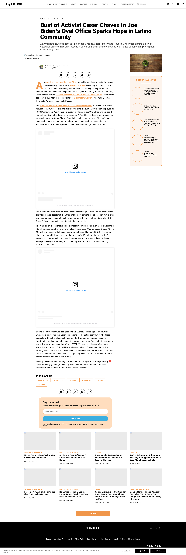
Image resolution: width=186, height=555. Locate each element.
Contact (69, 539)
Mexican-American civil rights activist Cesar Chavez (79, 94)
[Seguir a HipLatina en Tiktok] (183, 4)
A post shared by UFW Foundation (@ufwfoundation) (75, 205)
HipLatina (43, 19)
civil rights (58, 380)
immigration (86, 380)
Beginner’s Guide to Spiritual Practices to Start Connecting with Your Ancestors (151, 140)
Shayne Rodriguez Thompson (57, 66)
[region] (93, 551)
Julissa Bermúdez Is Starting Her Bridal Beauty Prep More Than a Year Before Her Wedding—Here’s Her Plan (110, 495)
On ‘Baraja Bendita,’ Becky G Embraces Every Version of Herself (72, 457)
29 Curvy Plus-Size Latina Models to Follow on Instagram (151, 107)
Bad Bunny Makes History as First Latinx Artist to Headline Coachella (151, 93)
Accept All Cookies (158, 551)
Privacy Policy (79, 539)
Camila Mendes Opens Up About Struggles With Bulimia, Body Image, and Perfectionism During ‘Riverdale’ (145, 495)
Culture (146, 104)
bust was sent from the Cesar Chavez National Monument (66, 105)
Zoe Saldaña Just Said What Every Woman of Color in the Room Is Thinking (108, 457)
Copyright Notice (92, 539)
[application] (146, 63)
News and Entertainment (55, 19)
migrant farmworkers (83, 98)
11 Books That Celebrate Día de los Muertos (150, 155)
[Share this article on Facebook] (68, 74)
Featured (72, 380)
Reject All (142, 551)
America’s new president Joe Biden (61, 82)
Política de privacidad (78, 424)
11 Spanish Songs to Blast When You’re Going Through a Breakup (152, 123)
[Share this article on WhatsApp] (61, 74)
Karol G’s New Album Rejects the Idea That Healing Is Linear (39, 493)
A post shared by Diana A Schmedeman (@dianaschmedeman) (75, 323)
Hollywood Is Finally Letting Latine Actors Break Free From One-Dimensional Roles (73, 494)
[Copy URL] (89, 74)
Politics (41, 385)
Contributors (105, 539)
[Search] (138, 4)
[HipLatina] (14, 4)
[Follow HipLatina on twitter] (173, 4)
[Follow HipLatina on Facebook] (168, 4)
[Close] (182, 551)
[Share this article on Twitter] (75, 74)
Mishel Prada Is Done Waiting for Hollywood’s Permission (39, 456)
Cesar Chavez (43, 380)
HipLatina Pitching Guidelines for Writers (126, 539)
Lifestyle (133, 452)
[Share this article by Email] (82, 74)
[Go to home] (93, 528)
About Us (60, 539)
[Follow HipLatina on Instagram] (178, 4)
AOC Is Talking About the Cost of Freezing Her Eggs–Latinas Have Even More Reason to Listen (145, 457)
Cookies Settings (126, 551)
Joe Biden (100, 380)
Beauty (97, 489)
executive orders (77, 85)
